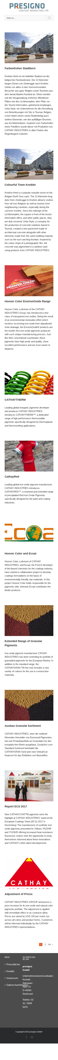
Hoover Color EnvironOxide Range (27, 301)
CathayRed (12, 476)
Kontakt (10, 971)
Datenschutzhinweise (11, 985)
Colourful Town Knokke (20, 184)
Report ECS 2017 (16, 806)
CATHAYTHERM (15, 399)
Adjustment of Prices (18, 894)
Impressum (11, 978)
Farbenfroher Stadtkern (20, 68)
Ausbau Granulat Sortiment (23, 725)
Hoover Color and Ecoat (20, 553)
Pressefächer (11, 964)
